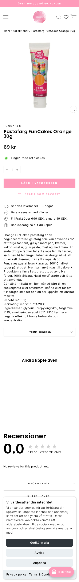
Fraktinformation (39, 332)
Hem (7, 30)
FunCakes (12, 125)
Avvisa (39, 552)
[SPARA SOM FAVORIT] (9, 391)
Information (38, 483)
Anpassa (39, 563)
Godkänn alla (39, 542)
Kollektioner (20, 30)
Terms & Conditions (43, 574)
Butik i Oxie (38, 496)
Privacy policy (16, 574)
